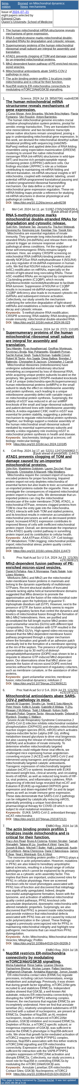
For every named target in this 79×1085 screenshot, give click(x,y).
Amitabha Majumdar (46, 971)
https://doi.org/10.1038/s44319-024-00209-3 (41, 943)
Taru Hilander (14, 348)
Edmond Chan (10, 18)
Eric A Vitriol (44, 854)
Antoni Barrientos (46, 116)
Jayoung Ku (44, 226)
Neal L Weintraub (26, 854)
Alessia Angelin (54, 713)
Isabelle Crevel (60, 355)
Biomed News (23, 5)
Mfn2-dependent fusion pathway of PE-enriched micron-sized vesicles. (40, 565)
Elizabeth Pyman (60, 351)
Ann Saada (33, 358)
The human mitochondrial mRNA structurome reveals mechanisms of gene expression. (40, 32)
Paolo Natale (58, 571)
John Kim (11, 468)
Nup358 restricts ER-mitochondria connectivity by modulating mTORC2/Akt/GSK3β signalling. (38, 88)
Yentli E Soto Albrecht (59, 703)
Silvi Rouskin (27, 116)
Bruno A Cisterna (37, 841)
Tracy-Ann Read (16, 841)
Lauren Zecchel (54, 468)
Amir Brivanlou (34, 113)
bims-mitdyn (6, 5)
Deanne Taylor (35, 713)
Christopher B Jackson (32, 361)
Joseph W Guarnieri (18, 703)
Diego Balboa (49, 358)
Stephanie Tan (27, 226)
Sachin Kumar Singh (18, 355)
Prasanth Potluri (15, 713)
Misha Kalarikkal (16, 965)
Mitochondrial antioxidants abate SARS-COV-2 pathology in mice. (41, 698)
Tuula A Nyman (41, 355)
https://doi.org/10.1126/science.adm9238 (39, 202)
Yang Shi (63, 844)
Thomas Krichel (45, 1080)
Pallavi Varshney (62, 968)
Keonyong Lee (31, 230)
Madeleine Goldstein (31, 468)
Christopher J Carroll (60, 361)
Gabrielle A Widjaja (52, 706)
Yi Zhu (68, 706)
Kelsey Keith (60, 710)
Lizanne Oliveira (53, 965)
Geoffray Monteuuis (60, 348)
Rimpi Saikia (34, 965)
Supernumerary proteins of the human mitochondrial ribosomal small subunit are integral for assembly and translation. (40, 49)
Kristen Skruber (58, 841)
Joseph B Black (15, 847)
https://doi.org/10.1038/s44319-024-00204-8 (41, 1074)
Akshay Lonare (41, 968)
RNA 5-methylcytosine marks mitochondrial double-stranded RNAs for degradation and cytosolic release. (40, 39)
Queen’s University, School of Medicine (27, 21)
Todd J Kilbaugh (41, 710)
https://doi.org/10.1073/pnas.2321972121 (40, 819)
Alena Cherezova (33, 851)
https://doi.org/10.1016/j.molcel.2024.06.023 (41, 322)
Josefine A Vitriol (46, 844)
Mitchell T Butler (36, 847)
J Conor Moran (15, 113)
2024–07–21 (20, 12)
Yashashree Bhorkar (18, 968)
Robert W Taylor (15, 358)
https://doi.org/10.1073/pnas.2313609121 (40, 683)
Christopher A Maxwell (32, 471)
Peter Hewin (13, 706)
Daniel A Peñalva (16, 571)
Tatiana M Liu (27, 844)
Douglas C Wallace (29, 716)
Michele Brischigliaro (56, 113)
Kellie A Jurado (31, 706)
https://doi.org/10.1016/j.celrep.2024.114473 (41, 551)
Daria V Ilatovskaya (56, 851)
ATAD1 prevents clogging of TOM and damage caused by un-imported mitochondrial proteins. (41, 58)
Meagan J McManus (18, 710)
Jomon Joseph (68, 971)
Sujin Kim (11, 226)
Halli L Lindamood (57, 847)
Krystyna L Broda (16, 351)
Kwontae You (49, 230)
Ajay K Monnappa (38, 571)
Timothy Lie (38, 703)
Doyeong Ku (13, 230)
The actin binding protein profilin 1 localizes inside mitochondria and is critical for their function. (38, 80)
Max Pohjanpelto (38, 351)
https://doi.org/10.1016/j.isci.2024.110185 (40, 444)
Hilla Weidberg (56, 471)
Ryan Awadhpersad (35, 348)
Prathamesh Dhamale (19, 971)
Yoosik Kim (65, 230)
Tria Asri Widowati (63, 226)
